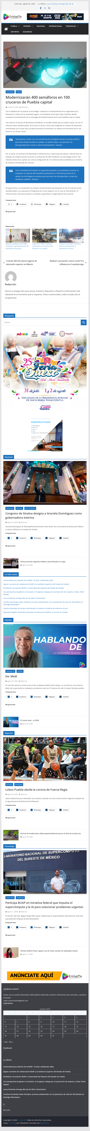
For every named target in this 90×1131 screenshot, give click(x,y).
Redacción (24, 107)
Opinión (26, 26)
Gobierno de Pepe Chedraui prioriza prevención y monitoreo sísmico (70, 246)
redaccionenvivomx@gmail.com (15, 1001)
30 (41, 1036)
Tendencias (71, 26)
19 (77, 1026)
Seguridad (27, 32)
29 (29, 1036)
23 (41, 1031)
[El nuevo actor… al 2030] (10, 722)
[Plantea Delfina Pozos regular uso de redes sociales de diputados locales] (10, 952)
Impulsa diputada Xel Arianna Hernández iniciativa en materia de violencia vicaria (35, 608)
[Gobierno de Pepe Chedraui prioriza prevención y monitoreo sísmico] (71, 236)
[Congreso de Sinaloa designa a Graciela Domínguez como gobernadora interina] (45, 483)
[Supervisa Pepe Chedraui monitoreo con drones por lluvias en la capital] (44, 236)
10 (53, 1022)
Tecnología (10, 898)
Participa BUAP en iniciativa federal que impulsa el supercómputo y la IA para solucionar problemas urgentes (44, 905)
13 (6, 1026)
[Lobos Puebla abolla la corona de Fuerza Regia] (45, 759)
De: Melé (11, 676)
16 (41, 1026)
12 (77, 1022)
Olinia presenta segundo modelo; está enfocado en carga (42, 561)
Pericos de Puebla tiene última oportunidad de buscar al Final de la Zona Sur (50, 833)
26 (77, 1031)
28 (17, 1036)
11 (65, 1022)
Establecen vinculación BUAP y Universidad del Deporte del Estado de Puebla (33, 588)
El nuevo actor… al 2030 (29, 720)
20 (6, 1031)
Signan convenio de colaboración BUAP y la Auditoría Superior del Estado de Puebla (36, 584)
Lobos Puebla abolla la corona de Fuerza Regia (36, 789)
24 (53, 1031)
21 (17, 1031)
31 (53, 1036)
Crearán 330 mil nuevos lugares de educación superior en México (21, 263)
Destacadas (10, 92)
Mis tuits (6, 1110)
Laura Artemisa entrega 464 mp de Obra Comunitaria (24, 598)
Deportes (15, 32)
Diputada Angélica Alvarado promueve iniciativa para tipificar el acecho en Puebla (35, 612)
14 (17, 1026)
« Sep (5, 1042)
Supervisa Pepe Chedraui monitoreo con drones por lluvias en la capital (42, 246)
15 (29, 1026)
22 (29, 1031)
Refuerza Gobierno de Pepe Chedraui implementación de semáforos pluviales (17, 246)
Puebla (14, 26)
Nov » (11, 1042)
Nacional (41, 26)
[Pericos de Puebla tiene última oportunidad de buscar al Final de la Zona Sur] (10, 835)
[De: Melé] (45, 646)
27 (6, 1036)
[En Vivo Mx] (6, 29)
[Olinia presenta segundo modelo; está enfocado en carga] (10, 563)
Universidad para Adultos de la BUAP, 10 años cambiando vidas (28, 580)
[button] (18, 26)
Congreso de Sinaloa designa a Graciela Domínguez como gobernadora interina (43, 515)
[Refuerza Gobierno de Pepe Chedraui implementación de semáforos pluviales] (18, 236)
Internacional (55, 26)
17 (53, 1026)
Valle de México (30, 508)
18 (65, 1026)
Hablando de (10, 671)
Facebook (7, 1048)
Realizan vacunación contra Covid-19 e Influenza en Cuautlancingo (67, 263)
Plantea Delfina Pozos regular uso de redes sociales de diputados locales (49, 951)
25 (65, 1031)
